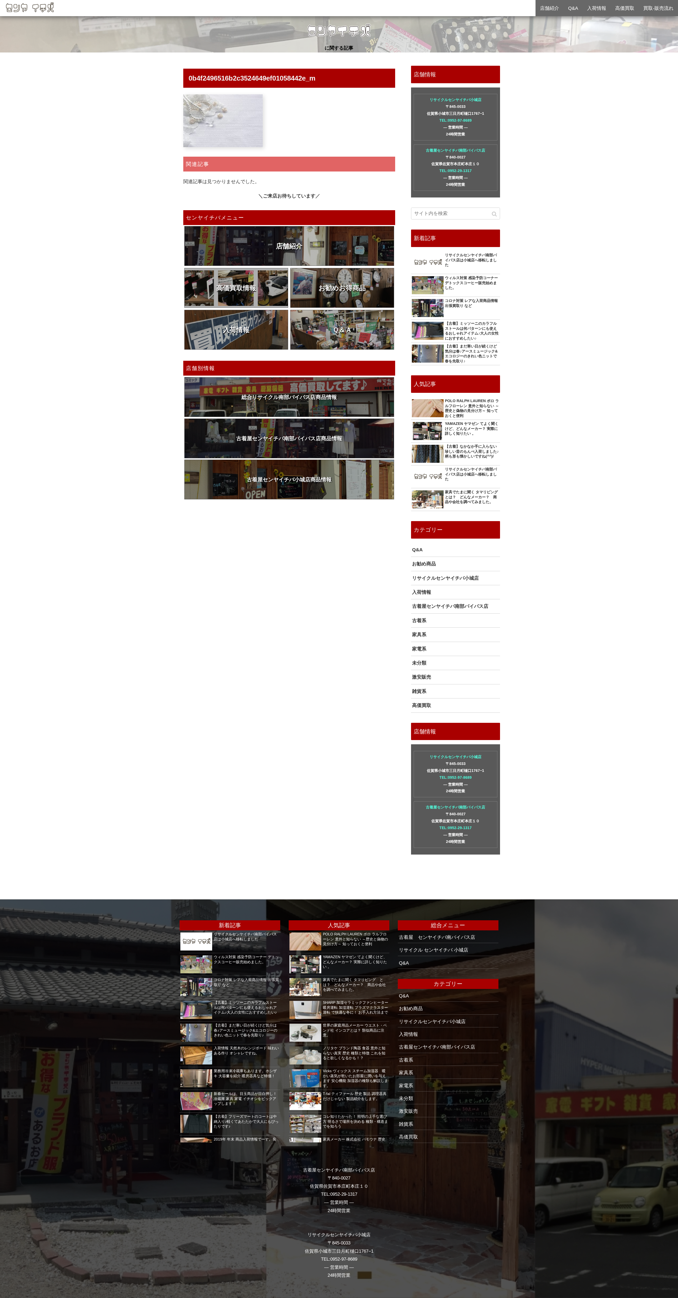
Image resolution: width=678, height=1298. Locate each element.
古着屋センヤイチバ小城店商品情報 (289, 479)
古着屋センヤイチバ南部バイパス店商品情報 (289, 438)
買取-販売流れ (658, 8)
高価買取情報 (236, 288)
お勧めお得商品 (342, 288)
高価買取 (421, 705)
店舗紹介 (289, 246)
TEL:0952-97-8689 (455, 120)
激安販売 (421, 677)
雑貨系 (419, 691)
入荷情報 (236, 329)
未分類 (419, 663)
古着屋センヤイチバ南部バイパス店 (455, 150)
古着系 (419, 620)
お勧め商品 (424, 563)
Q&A (417, 549)
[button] (495, 214)
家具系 (419, 634)
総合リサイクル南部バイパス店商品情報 (289, 397)
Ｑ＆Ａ (342, 329)
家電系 (419, 649)
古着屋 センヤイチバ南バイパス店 (437, 937)
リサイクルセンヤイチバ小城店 (455, 100)
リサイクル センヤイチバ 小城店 (433, 950)
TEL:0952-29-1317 (455, 171)
